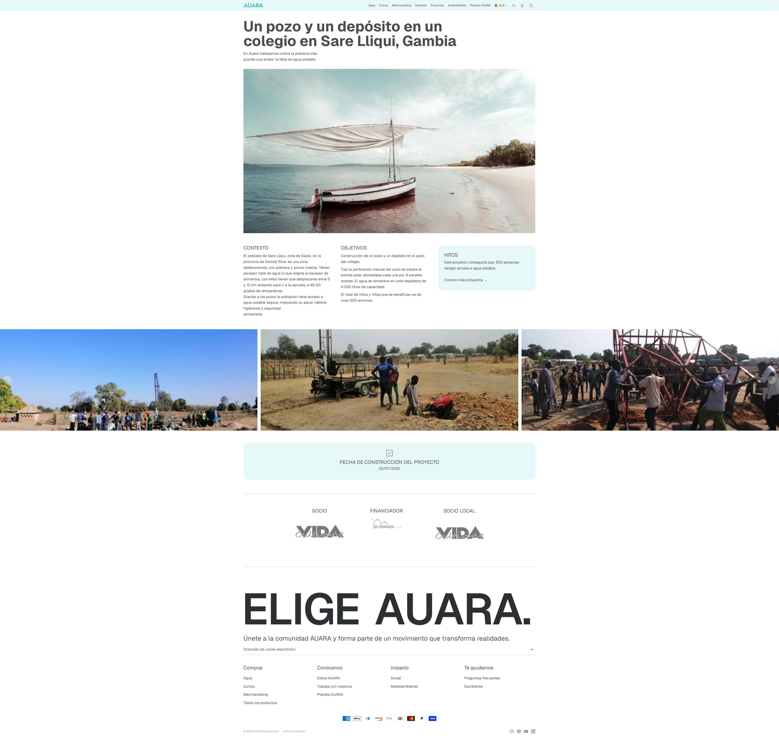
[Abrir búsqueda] (513, 5)
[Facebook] (518, 731)
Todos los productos (260, 702)
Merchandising (255, 694)
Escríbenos (473, 686)
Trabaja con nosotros (334, 686)
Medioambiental (404, 686)
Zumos (249, 686)
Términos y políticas (294, 731)
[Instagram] (511, 731)
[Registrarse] (531, 649)
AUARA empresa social (266, 731)
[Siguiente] (772, 380)
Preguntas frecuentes (482, 678)
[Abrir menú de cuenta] (522, 5)
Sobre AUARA (328, 678)
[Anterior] (7, 380)
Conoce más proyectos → (465, 280)
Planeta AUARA (330, 694)
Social (396, 678)
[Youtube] (526, 731)
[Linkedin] (533, 731)
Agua (247, 678)
